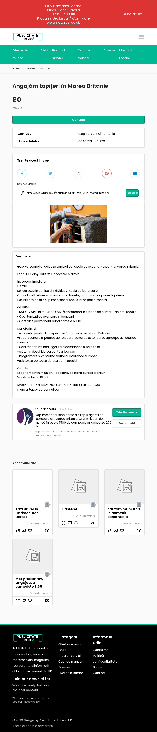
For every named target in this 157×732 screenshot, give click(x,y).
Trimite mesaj (126, 412)
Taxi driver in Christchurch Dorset (27, 513)
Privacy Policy (31, 701)
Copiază (133, 192)
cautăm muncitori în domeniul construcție (123, 513)
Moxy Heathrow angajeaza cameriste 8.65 (29, 582)
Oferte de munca (38, 68)
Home (16, 68)
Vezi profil (127, 423)
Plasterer (69, 509)
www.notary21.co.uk (63, 22)
